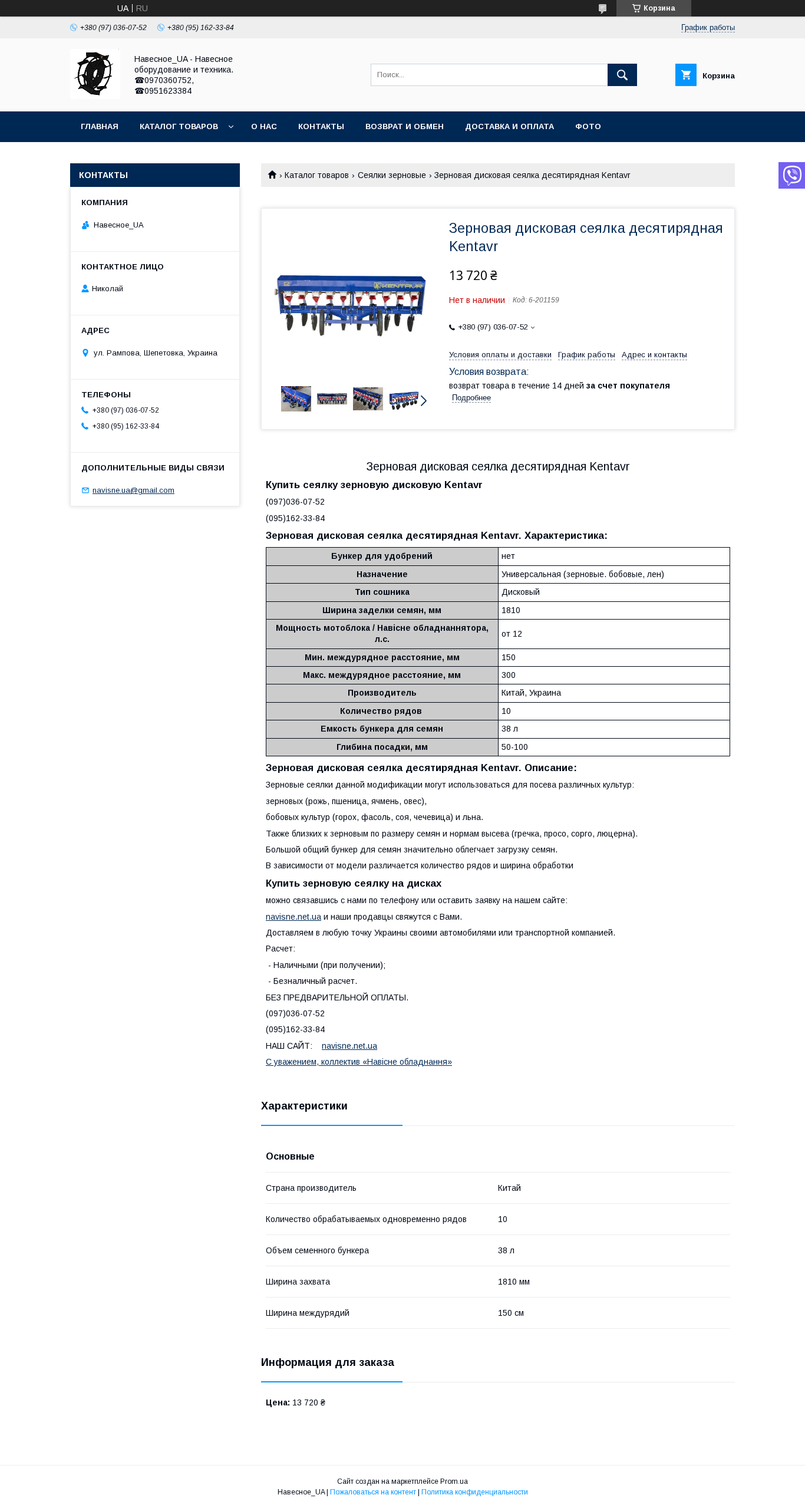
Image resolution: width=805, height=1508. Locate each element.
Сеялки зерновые (392, 175)
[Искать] (622, 75)
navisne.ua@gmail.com (133, 490)
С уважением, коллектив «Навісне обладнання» (359, 1061)
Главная (99, 126)
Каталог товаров (179, 126)
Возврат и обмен (404, 126)
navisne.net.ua (293, 916)
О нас (264, 126)
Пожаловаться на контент (373, 1492)
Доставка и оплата (509, 126)
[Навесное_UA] (95, 96)
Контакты (321, 126)
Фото (588, 126)
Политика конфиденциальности (474, 1492)
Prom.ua (454, 1481)
